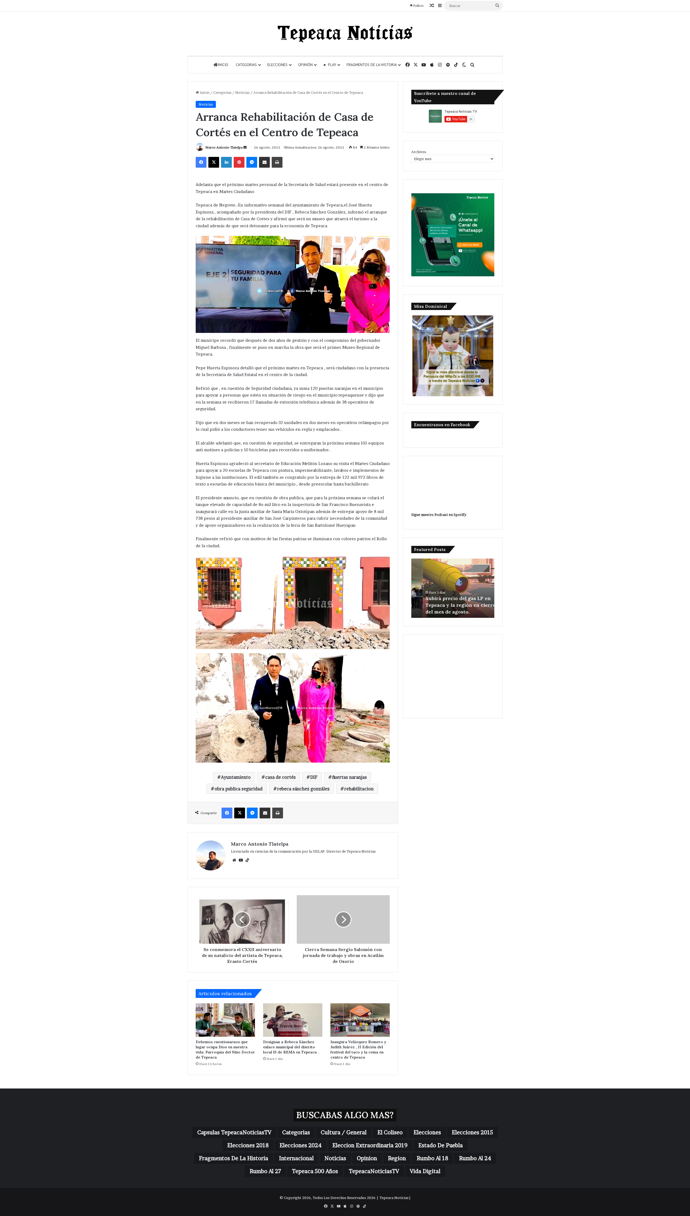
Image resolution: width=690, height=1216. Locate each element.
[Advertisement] (452, 676)
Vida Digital (425, 1171)
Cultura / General (344, 1132)
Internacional (296, 1158)
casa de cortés (280, 777)
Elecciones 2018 (248, 1145)
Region (397, 1158)
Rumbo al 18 (432, 1158)
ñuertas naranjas (349, 777)
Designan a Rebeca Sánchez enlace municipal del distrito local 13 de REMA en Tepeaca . (291, 1047)
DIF (314, 777)
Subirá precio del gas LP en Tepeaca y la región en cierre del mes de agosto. (449, 605)
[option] (452, 588)
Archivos (418, 152)
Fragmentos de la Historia (372, 64)
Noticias (242, 92)
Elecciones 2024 (301, 1145)
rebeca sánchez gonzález (303, 788)
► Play (329, 64)
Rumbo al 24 (475, 1158)
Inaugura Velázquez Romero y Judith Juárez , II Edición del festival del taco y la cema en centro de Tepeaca (358, 1049)
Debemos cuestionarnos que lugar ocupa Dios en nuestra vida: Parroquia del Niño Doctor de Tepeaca (225, 1049)
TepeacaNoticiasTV (374, 1171)
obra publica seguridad (239, 788)
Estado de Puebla (440, 1145)
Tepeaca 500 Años (315, 1171)
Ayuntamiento (236, 777)
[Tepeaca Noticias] (345, 33)
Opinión (305, 64)
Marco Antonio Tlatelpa (224, 147)
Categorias (246, 64)
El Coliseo (390, 1132)
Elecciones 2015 (472, 1132)
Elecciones (277, 64)
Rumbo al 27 (265, 1171)
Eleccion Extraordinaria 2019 (370, 1145)
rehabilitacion (359, 788)
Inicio (223, 64)
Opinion (367, 1158)
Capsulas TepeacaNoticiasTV (234, 1132)
